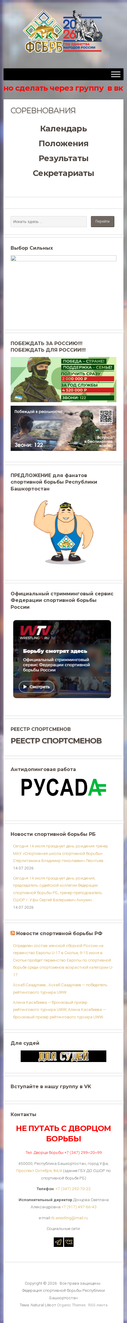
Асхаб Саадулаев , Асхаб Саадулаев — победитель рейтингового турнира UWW (60, 988)
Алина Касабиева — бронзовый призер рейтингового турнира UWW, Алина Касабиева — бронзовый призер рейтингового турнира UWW (59, 1009)
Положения (63, 143)
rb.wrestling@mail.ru (69, 1217)
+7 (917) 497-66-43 (79, 1206)
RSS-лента (98, 1304)
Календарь (63, 128)
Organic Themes (71, 1304)
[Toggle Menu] (116, 74)
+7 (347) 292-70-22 (73, 1188)
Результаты (63, 158)
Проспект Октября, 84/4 (39, 1170)
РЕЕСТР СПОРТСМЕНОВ (56, 740)
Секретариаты (63, 173)
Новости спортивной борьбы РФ (59, 933)
